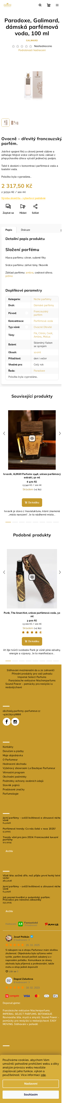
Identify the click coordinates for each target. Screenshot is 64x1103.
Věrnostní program (14, 772)
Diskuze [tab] (25, 230)
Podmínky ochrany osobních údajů (23, 781)
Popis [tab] (8, 230)
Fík (35, 333)
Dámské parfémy (44, 305)
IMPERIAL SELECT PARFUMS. (20, 1014)
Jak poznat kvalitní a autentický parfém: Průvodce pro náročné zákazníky (26, 898)
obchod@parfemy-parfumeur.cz (21, 711)
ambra (29, 272)
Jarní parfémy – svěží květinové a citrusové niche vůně (32, 819)
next (60, 433)
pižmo (9, 276)
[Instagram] (15, 722)
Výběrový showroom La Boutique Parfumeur (29, 768)
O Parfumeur (10, 759)
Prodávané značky (14, 789)
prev (4, 433)
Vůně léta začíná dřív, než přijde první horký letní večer (31, 876)
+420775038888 (12, 714)
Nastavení (30, 1083)
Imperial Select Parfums (32, 677)
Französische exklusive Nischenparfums (32, 680)
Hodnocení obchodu (14, 764)
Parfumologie (11, 793)
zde (43, 1075)
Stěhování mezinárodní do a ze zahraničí (30, 670)
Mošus (47, 336)
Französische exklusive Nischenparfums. (26, 1010)
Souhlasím (31, 1094)
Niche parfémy (42, 299)
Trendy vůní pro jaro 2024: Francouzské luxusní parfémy (30, 838)
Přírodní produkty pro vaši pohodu (32, 673)
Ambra (38, 336)
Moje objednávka (13, 755)
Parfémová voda (43, 321)
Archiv (9, 851)
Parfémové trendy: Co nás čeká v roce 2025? (29, 828)
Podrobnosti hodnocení (32, 50)
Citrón (41, 333)
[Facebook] (7, 722)
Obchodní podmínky (15, 776)
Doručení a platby (13, 751)
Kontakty (8, 747)
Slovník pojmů (11, 785)
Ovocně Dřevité (43, 327)
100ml (37, 352)
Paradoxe (39, 370)
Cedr (49, 333)
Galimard (32, 40)
